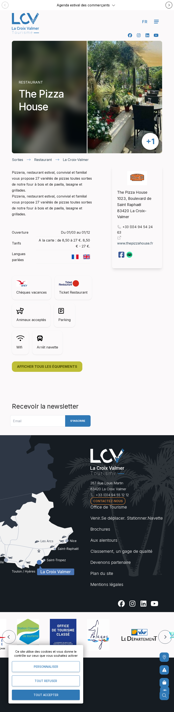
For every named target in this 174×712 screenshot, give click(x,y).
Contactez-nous (108, 501)
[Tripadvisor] (129, 254)
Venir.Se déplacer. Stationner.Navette (126, 518)
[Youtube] (156, 35)
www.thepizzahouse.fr (135, 243)
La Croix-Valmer (76, 160)
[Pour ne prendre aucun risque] (164, 670)
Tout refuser (46, 681)
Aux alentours (103, 540)
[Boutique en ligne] (164, 682)
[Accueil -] (25, 23)
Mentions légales (106, 584)
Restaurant (43, 160)
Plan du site (101, 573)
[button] (113, 5)
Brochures (100, 529)
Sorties (17, 160)
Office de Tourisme (108, 507)
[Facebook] (130, 35)
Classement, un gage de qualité (121, 551)
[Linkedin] (147, 35)
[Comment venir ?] (164, 657)
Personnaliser (46, 666)
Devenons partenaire (110, 562)
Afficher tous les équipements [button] (47, 366)
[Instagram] (138, 35)
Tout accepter (46, 695)
